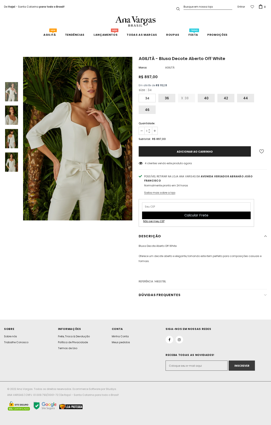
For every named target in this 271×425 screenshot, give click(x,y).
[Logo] (135, 21)
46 (147, 110)
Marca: (143, 67)
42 (226, 98)
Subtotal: (145, 139)
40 (206, 98)
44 (245, 98)
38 (187, 98)
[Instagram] (179, 339)
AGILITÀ (169, 67)
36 (167, 98)
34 (147, 98)
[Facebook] (169, 339)
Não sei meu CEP (154, 221)
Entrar (241, 6)
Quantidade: (147, 123)
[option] (77, 138)
